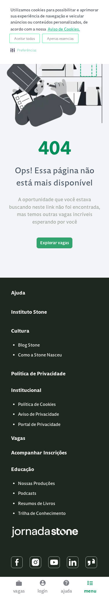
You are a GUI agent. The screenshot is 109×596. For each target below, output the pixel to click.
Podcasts (27, 493)
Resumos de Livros (36, 503)
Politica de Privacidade (38, 373)
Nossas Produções (36, 483)
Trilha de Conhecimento (42, 513)
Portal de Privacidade (39, 424)
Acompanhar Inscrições (39, 452)
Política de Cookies (37, 404)
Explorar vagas (54, 242)
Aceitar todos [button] (24, 38)
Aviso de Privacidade (38, 414)
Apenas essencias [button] (60, 38)
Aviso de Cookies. (64, 29)
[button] (23, 50)
